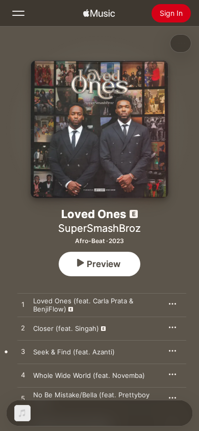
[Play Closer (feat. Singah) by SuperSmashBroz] (23, 328)
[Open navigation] (18, 13)
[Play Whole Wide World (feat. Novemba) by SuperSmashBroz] (23, 375)
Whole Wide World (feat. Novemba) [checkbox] (89, 375)
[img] (99, 13)
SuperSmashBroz (99, 228)
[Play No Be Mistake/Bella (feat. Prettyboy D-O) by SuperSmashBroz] (23, 398)
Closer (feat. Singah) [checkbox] (66, 328)
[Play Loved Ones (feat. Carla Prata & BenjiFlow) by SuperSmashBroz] (23, 304)
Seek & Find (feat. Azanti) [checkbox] (74, 352)
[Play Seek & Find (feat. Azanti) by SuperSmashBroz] (23, 351)
